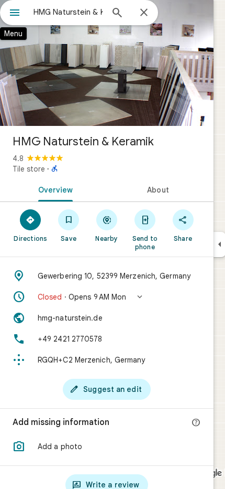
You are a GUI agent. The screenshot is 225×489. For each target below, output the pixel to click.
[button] (106, 296)
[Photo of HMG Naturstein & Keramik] (106, 63)
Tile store (29, 169)
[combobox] (68, 12)
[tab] (53, 188)
